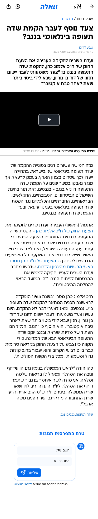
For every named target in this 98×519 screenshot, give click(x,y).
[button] (77, 6)
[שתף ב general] (8, 6)
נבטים (70, 414)
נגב (62, 414)
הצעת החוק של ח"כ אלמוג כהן (64, 231)
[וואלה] (49, 6)
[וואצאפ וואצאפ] (17, 6)
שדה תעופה (84, 414)
